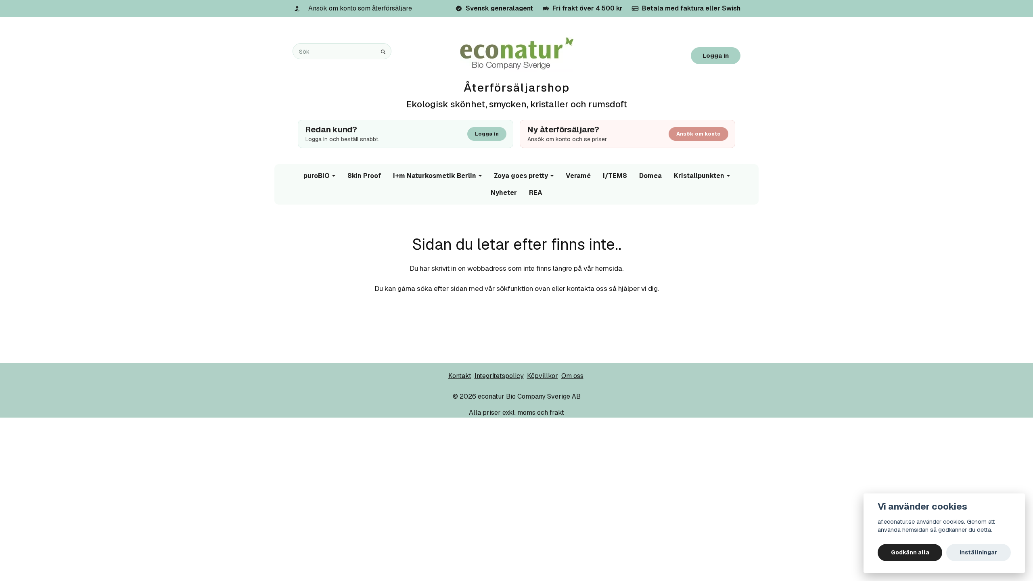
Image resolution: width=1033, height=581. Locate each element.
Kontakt (459, 376)
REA (535, 192)
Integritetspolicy (499, 376)
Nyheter (504, 192)
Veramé (578, 175)
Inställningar (978, 552)
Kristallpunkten (699, 175)
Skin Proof (364, 175)
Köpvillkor (542, 376)
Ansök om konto (698, 133)
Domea (650, 175)
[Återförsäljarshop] (516, 54)
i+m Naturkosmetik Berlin (434, 175)
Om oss (572, 376)
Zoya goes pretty (521, 175)
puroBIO (316, 175)
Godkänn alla (910, 552)
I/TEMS (615, 175)
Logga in (716, 55)
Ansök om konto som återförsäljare (360, 8)
